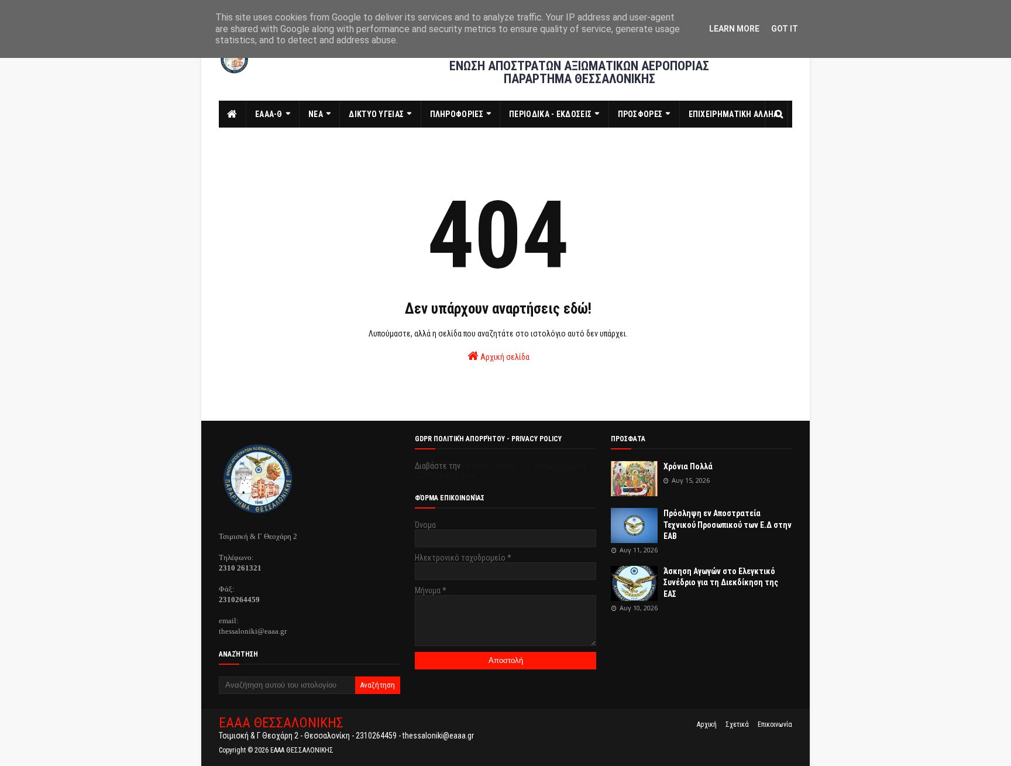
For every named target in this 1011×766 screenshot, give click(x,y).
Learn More (734, 28)
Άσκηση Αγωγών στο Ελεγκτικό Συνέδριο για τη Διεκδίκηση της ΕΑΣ (720, 582)
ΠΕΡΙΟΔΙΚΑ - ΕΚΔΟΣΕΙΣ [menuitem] (550, 114)
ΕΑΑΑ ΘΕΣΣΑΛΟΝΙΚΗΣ (281, 723)
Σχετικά (737, 724)
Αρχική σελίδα (504, 357)
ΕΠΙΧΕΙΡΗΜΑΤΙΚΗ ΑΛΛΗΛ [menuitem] (734, 114)
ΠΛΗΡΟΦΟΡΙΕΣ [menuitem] (456, 114)
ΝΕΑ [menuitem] (315, 114)
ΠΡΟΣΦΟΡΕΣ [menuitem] (640, 114)
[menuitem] (232, 114)
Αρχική (707, 724)
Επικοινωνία (775, 724)
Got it (784, 28)
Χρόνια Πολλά (688, 466)
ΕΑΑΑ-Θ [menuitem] (269, 114)
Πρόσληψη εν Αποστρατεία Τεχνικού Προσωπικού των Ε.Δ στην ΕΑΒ (727, 525)
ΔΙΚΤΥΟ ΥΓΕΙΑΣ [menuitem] (376, 114)
